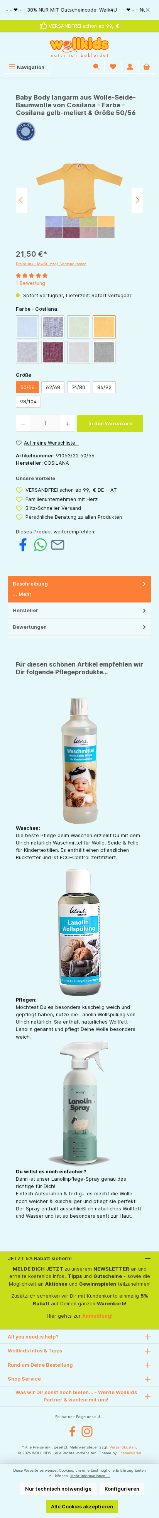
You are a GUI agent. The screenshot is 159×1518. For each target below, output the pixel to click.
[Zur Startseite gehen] (79, 46)
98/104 (28, 401)
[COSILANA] (79, 131)
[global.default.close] (147, 8)
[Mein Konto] (130, 67)
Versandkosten (123, 1447)
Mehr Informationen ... (90, 1476)
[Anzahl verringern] (23, 423)
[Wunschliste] (113, 67)
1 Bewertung (30, 283)
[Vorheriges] (21, 200)
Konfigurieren (122, 1489)
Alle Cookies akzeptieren (82, 1507)
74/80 (78, 387)
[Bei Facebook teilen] (23, 544)
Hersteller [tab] (25, 610)
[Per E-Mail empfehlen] (57, 544)
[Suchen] (96, 67)
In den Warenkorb (110, 423)
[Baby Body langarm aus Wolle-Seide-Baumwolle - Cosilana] (79, 200)
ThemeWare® (129, 1453)
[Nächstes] (137, 200)
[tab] (79, 589)
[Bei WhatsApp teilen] (40, 544)
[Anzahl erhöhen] (68, 423)
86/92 (104, 387)
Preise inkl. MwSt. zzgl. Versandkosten (51, 264)
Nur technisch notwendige (58, 1489)
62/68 (53, 387)
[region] (79, 10)
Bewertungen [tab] (30, 627)
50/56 (27, 387)
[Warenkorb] (146, 67)
